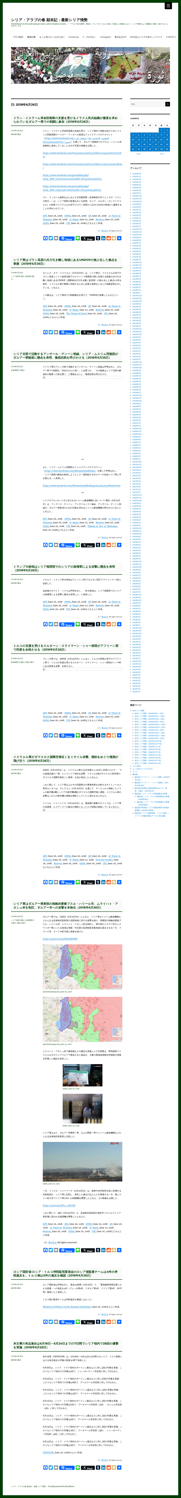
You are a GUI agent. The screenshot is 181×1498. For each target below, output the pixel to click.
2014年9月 (136, 570)
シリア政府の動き (18, 276)
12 (144, 139)
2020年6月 (136, 379)
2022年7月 (136, 309)
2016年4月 (136, 517)
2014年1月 (136, 592)
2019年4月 (136, 417)
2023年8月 (136, 273)
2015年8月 (136, 539)
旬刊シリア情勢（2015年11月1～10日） (150, 730)
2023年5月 (136, 282)
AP (89, 215)
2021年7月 (136, 343)
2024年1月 (136, 259)
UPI (68, 223)
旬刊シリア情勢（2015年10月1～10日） (150, 722)
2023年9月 (136, 271)
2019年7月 (136, 409)
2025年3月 (136, 221)
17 (133, 144)
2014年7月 (136, 575)
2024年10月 (137, 235)
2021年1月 (136, 359)
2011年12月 (136, 661)
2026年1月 (136, 193)
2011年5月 (136, 680)
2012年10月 (137, 633)
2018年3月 (136, 453)
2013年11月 (136, 597)
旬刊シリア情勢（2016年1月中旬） (148, 749)
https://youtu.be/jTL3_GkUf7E (59, 1205)
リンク (135, 771)
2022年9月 (136, 304)
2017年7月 (136, 475)
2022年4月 (136, 318)
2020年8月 (136, 373)
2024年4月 (136, 251)
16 (167, 139)
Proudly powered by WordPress (61, 1486)
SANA (46, 223)
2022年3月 (136, 320)
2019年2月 (136, 423)
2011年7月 (136, 675)
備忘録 (135, 774)
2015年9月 (136, 536)
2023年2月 (136, 290)
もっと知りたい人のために (52, 37)
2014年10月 (137, 567)
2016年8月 (136, 506)
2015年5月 (136, 548)
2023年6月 (136, 279)
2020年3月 (136, 387)
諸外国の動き (16, 134)
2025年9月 (136, 204)
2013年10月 (137, 600)
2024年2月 (136, 257)
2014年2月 (136, 589)
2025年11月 (137, 199)
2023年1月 (136, 293)
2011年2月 (136, 689)
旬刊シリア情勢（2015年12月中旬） (149, 741)
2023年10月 (137, 268)
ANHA (67, 215)
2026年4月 (136, 185)
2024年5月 (136, 248)
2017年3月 (136, 487)
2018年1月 (136, 459)
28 (156, 149)
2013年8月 (136, 606)
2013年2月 (136, 622)
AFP (45, 215)
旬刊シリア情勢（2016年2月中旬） (148, 758)
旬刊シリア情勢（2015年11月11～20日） (150, 733)
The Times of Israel (76, 313)
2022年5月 (136, 315)
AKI (66, 1224)
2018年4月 (136, 451)
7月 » (162, 154)
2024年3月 (136, 254)
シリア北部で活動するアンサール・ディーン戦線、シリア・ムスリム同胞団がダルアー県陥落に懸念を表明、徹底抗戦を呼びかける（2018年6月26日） (65, 355)
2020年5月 (136, 381)
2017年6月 (136, 478)
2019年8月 (136, 406)
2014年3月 (136, 586)
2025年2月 (136, 223)
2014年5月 (136, 581)
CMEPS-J (171, 37)
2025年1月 (136, 226)
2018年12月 (137, 428)
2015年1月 (136, 559)
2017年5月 (136, 481)
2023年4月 (136, 284)
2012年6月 (136, 644)
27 (150, 149)
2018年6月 (136, 445)
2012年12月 (137, 628)
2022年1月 (136, 326)
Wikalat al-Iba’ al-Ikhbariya (102, 526)
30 (167, 149)
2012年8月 (136, 639)
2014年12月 (137, 561)
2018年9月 (136, 437)
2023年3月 (136, 287)
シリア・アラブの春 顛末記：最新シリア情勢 (49, 20)
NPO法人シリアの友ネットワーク (146, 37)
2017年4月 (136, 484)
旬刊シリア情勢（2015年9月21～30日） (150, 719)
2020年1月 (136, 392)
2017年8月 (136, 473)
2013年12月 (137, 595)
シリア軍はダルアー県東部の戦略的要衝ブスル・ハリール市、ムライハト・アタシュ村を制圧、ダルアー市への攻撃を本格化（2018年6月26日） (65, 905)
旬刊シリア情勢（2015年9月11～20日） (150, 716)
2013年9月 (136, 603)
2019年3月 (136, 420)
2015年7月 (136, 542)
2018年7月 (136, 442)
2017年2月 (136, 489)
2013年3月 (136, 620)
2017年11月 (136, 464)
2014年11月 (136, 564)
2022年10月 (137, 301)
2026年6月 (136, 179)
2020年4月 (136, 384)
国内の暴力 (30, 662)
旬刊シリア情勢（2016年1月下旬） (148, 752)
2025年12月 (137, 196)
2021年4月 (136, 351)
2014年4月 (136, 584)
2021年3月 (136, 354)
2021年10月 (137, 334)
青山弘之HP (120, 37)
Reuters (100, 219)
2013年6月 (136, 611)
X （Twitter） (89, 37)
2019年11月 (137, 398)
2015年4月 (136, 550)
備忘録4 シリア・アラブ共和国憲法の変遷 (151, 794)
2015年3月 (136, 553)
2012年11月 (136, 631)
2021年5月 (136, 348)
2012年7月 (136, 642)
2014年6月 (136, 578)
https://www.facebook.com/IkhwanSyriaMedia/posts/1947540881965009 (81, 485)
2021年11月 (136, 331)
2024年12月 (137, 229)
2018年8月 (136, 439)
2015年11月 (136, 531)
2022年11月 (137, 298)
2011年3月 (136, 686)
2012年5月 (136, 647)
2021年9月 (136, 337)
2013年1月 (136, 625)
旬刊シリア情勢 (138, 711)
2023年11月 (137, 265)
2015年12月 (137, 528)
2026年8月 (136, 174)
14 (156, 139)
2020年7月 (136, 376)
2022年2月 (136, 323)
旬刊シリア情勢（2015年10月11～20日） (151, 724)
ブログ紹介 (18, 37)
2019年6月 (136, 412)
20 (150, 144)
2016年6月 (136, 511)
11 (139, 139)
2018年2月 (136, 456)
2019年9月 (136, 403)
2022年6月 (136, 312)
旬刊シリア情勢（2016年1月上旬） (148, 747)
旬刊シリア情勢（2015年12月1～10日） (150, 738)
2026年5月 (136, 182)
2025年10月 (137, 201)
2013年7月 (136, 608)
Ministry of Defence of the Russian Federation (67, 1306)
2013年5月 (136, 614)
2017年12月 (137, 462)
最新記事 (31, 37)
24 (133, 149)
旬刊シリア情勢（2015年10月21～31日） (150, 727)
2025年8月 (136, 207)
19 (144, 144)
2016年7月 (136, 509)
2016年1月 (136, 525)
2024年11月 (137, 232)
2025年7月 (136, 210)
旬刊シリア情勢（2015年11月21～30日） (150, 735)
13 (150, 139)
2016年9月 (136, 503)
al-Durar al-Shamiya (61, 1227)
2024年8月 (136, 240)
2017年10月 (137, 467)
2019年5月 (136, 415)
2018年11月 (136, 431)
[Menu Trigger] (168, 5)
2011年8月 (136, 672)
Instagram (105, 37)
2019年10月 (137, 401)
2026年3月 (136, 187)
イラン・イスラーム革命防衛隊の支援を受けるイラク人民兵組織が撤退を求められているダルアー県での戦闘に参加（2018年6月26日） (65, 120)
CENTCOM (48, 1452)
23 (167, 144)
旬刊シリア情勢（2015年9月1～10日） (150, 713)
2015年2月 (136, 556)
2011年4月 (136, 683)
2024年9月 (136, 237)
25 (139, 149)
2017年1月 (136, 492)
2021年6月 (136, 345)
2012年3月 (136, 653)
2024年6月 (136, 246)
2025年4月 (136, 218)
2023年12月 (137, 262)
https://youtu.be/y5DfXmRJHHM (60, 939)
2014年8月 (136, 572)
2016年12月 (137, 495)
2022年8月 (136, 307)
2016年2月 (136, 523)
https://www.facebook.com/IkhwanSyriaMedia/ (70, 470)
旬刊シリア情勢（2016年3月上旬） (148, 763)
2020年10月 (137, 367)
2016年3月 (136, 520)
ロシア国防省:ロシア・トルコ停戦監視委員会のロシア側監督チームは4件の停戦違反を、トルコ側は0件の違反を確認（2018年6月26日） (65, 1273)
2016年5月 (136, 514)
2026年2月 (136, 190)
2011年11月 (136, 664)
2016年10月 (137, 500)
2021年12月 (137, 329)
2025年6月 (136, 212)
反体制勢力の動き (18, 370)
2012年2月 (136, 656)
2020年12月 (137, 362)
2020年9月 (136, 370)
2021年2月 (136, 356)
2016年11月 (137, 498)
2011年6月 (136, 678)
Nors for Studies (104, 859)
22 (161, 144)
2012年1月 (136, 658)
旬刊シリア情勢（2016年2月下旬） (148, 760)
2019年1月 (136, 426)
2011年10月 (136, 667)
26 (144, 149)
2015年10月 (137, 534)
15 (161, 139)
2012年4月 (136, 650)
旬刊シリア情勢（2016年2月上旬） (148, 755)
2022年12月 (137, 295)
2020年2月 (136, 390)
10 (133, 139)
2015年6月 (136, 545)
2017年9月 (136, 470)
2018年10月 (137, 434)
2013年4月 (136, 617)
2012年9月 (136, 636)
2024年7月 (136, 243)
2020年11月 (137, 365)
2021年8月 (136, 340)
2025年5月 (136, 215)
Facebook (74, 37)
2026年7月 (136, 176)
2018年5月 (136, 448)
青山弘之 (104, 231)
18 (139, 144)
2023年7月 (136, 276)
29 (161, 149)
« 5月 (138, 154)
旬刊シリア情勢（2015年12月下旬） (149, 744)
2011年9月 (136, 669)
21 (156, 144)
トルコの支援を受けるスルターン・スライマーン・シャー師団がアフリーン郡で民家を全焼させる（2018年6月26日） (65, 647)
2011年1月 (136, 692)
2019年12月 (137, 395)
